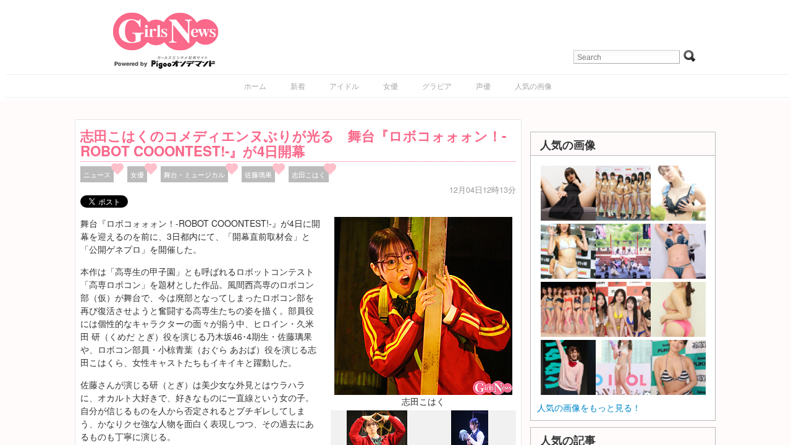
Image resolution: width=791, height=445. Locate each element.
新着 (297, 85)
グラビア (437, 85)
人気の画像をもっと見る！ (589, 407)
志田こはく (309, 174)
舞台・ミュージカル (194, 174)
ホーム (255, 85)
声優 (483, 85)
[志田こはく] (423, 305)
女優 (390, 85)
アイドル (344, 85)
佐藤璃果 (258, 174)
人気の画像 (533, 85)
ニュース (97, 174)
